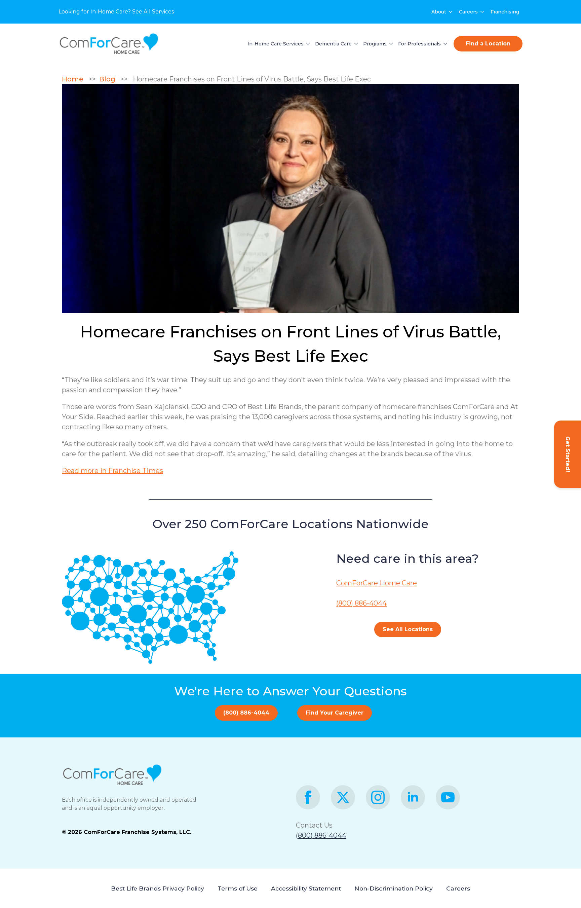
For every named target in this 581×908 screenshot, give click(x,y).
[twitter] (343, 797)
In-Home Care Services (275, 44)
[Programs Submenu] (390, 43)
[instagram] (378, 797)
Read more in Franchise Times (112, 471)
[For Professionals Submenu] (444, 43)
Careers (468, 11)
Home (75, 79)
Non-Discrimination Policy (393, 888)
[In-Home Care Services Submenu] (307, 43)
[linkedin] (413, 797)
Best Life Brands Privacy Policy (157, 888)
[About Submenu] (451, 11)
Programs (375, 44)
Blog (109, 79)
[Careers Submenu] (482, 11)
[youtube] (448, 797)
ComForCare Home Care (376, 583)
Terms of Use (238, 888)
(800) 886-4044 (361, 603)
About (438, 11)
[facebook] (308, 797)
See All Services (153, 11)
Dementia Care (333, 44)
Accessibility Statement (306, 888)
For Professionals (419, 44)
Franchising (505, 11)
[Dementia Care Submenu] (355, 43)
